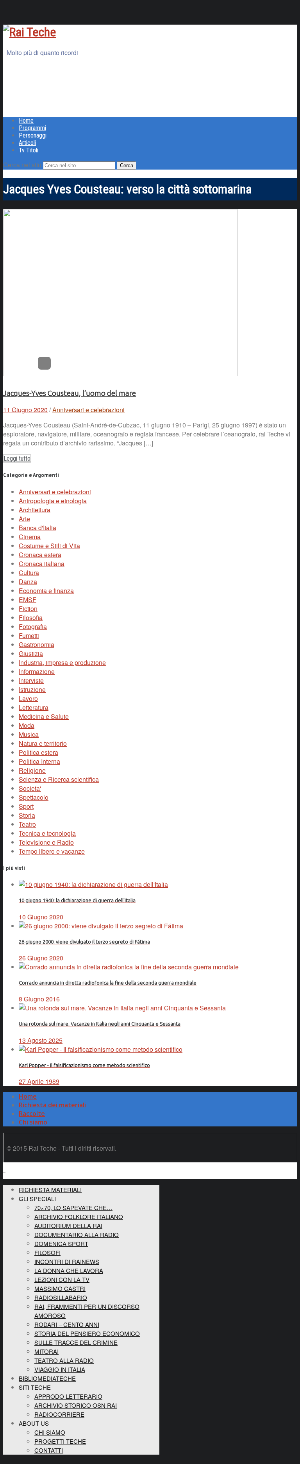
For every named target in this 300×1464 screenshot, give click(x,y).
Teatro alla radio (64, 1360)
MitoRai (46, 1351)
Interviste (31, 680)
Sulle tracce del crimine (76, 1342)
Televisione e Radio (46, 842)
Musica (29, 734)
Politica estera (38, 752)
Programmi (32, 128)
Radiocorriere (59, 1414)
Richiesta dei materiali (52, 1105)
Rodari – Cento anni (66, 1324)
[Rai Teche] (29, 32)
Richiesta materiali (50, 1189)
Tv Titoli (28, 150)
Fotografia (33, 626)
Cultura (29, 572)
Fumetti (29, 635)
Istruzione (32, 689)
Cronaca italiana (41, 563)
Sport (26, 806)
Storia (27, 815)
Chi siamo (33, 1122)
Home (26, 120)
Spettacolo (33, 797)
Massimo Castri (60, 1288)
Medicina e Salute (44, 716)
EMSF (27, 599)
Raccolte (32, 1113)
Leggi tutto (17, 458)
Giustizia (31, 653)
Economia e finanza (46, 590)
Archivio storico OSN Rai (75, 1405)
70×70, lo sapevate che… (73, 1207)
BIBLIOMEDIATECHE (47, 1378)
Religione (32, 770)
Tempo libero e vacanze (52, 851)
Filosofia (31, 617)
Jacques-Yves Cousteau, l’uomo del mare (69, 393)
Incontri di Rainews (66, 1261)
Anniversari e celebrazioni (88, 409)
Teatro (27, 824)
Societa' (30, 788)
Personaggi (32, 135)
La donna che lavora (68, 1270)
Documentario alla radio (76, 1234)
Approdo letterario (68, 1396)
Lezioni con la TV (61, 1279)
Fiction (28, 608)
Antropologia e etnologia (53, 500)
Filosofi (47, 1252)
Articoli (27, 143)
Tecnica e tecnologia (47, 833)
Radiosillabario (60, 1297)
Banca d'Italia (37, 527)
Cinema (30, 536)
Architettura (34, 509)
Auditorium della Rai (68, 1225)
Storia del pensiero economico (87, 1333)
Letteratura (33, 707)
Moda (26, 725)
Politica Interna (39, 761)
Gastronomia (36, 644)
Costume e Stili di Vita (49, 545)
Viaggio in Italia (59, 1369)
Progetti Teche (60, 1441)
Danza (28, 581)
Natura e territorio (43, 743)
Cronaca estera (40, 554)
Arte (24, 518)
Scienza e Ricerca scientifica (59, 779)
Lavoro (28, 698)
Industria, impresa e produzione (62, 662)
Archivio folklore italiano (78, 1216)
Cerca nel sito (22, 164)
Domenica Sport (61, 1243)
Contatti (48, 1450)
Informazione (37, 671)
